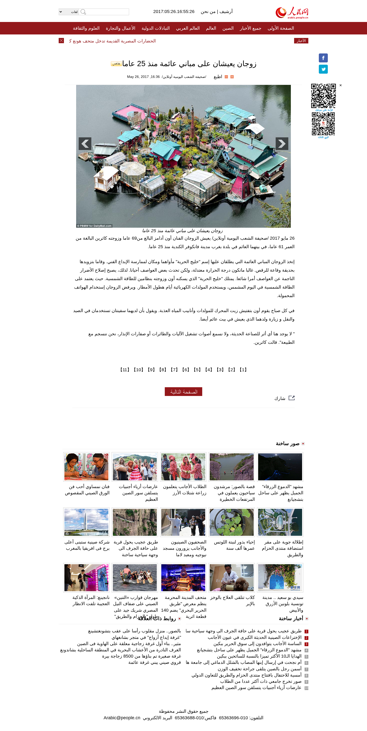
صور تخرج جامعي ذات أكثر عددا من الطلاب (261, 681)
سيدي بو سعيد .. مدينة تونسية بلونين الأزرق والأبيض (282, 603)
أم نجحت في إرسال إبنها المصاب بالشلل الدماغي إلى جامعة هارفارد (239, 662)
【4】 (208, 369)
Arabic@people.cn (122, 717)
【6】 (185, 369)
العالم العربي (188, 28)
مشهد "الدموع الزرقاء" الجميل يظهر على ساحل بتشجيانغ (280, 493)
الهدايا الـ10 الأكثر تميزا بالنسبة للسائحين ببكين (259, 656)
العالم (211, 28)
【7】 (174, 369)
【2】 (231, 369)
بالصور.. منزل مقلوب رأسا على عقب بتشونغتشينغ (134, 630)
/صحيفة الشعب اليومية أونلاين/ (184, 77)
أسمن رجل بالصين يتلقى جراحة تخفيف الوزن (260, 668)
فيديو (162, 40)
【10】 (139, 369)
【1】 (243, 369)
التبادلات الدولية (156, 28)
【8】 (163, 369)
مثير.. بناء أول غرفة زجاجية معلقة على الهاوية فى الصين (129, 643)
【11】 (125, 369)
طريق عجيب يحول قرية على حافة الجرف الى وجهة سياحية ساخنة (136, 548)
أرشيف (225, 11)
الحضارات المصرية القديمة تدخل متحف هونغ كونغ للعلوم (112, 40)
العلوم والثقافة (86, 28)
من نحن (209, 11)
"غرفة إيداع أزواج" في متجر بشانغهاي (146, 637)
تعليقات (180, 40)
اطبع (218, 76)
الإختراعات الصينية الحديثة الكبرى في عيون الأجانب (255, 637)
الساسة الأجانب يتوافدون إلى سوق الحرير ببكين (257, 643)
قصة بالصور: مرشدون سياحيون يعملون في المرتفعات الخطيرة (234, 493)
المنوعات (201, 40)
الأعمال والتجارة (120, 28)
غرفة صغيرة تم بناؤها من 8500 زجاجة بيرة (141, 656)
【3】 (220, 369)
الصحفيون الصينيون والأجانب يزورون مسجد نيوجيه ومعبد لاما (184, 548)
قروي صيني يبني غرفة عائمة (154, 662)
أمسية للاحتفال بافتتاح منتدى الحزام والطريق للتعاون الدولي (246, 675)
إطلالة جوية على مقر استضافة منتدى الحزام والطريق (282, 548)
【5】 (197, 369)
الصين (228, 28)
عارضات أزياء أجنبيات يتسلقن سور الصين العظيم (138, 493)
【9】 (151, 369)
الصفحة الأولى (281, 28)
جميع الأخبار (250, 28)
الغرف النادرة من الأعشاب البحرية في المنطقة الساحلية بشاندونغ (120, 649)
